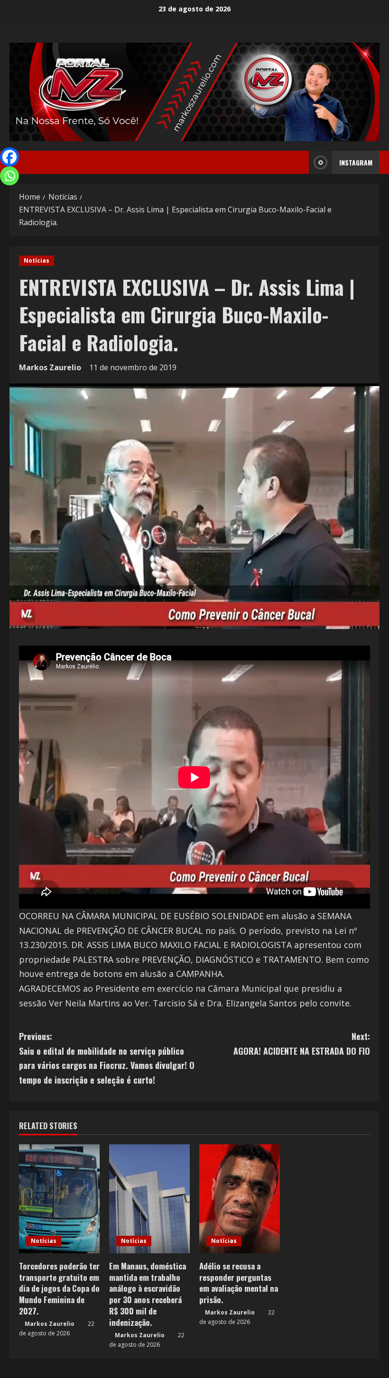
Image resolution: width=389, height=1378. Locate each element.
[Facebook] (9, 156)
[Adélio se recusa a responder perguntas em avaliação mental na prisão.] (239, 1198)
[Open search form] (299, 163)
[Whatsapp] (9, 175)
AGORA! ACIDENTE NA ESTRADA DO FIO (301, 1043)
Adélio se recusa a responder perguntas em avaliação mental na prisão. (238, 1282)
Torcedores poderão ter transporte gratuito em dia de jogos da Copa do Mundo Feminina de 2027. (59, 1288)
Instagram (355, 162)
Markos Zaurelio (50, 367)
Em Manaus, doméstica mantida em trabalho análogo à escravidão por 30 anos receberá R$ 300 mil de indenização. (147, 1294)
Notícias (36, 260)
